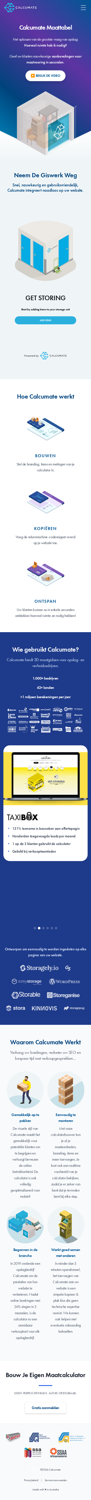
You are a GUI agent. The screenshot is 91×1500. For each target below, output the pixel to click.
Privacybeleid (31, 1480)
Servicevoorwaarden (56, 1480)
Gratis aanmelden (45, 1407)
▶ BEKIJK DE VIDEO (45, 75)
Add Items (45, 320)
